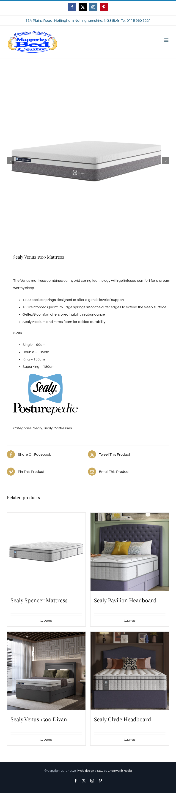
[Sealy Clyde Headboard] (130, 671)
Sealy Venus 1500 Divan (39, 719)
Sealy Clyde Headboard (122, 719)
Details (48, 620)
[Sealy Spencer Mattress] (46, 552)
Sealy (37, 428)
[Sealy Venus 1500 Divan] (46, 671)
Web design (86, 770)
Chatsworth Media (120, 770)
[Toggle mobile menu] (166, 40)
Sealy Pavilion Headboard (125, 600)
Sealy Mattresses (58, 428)
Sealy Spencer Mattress (39, 600)
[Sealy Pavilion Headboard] (130, 552)
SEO (100, 770)
